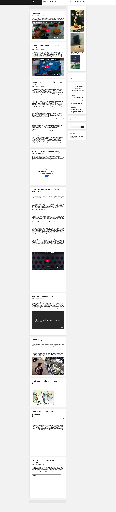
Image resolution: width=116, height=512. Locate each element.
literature (81, 103)
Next (62, 501)
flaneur (72, 78)
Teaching (55, 1)
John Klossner (36, 385)
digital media (78, 97)
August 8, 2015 (37, 298)
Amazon (72, 88)
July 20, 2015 (36, 341)
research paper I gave (42, 418)
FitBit (36, 304)
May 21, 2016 (36, 193)
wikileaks (73, 112)
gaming (81, 98)
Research (53, 1)
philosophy (73, 107)
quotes (82, 107)
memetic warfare (76, 104)
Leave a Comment (42, 15)
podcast (77, 107)
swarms (79, 111)
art (81, 90)
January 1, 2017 (37, 153)
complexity (73, 95)
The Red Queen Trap (45, 1)
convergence (77, 95)
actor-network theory (76, 86)
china (77, 92)
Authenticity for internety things (44, 296)
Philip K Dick (78, 106)
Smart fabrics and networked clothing (46, 151)
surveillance (76, 111)
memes (72, 104)
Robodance (36, 14)
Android (75, 90)
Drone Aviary (37, 340)
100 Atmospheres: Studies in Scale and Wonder (77, 69)
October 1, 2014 (37, 464)
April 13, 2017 (37, 15)
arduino (80, 90)
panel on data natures (49, 196)
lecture (78, 103)
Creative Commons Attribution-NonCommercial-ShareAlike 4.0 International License (77, 136)
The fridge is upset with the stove (44, 381)
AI (82, 86)
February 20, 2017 (37, 49)
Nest (52, 303)
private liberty (79, 107)
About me (50, 1)
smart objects (75, 109)
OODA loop (72, 106)
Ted (33, 15)
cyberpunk (73, 97)
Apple (77, 90)
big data (75, 92)
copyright (81, 95)
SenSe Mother (51, 304)
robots (71, 109)
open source (75, 106)
